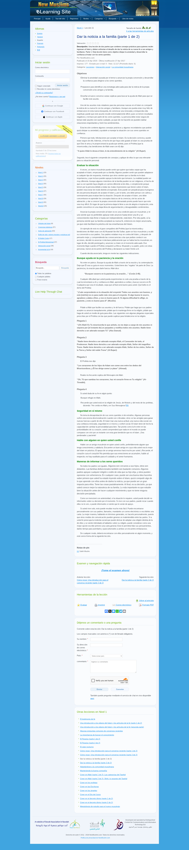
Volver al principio (146, 600)
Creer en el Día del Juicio (90, 794)
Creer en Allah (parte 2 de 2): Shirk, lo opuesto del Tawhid (103, 779)
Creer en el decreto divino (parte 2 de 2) (96, 802)
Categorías (99, 19)
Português (40, 47)
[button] (36, 173)
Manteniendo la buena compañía (93, 771)
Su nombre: (82, 639)
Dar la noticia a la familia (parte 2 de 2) (138, 580)
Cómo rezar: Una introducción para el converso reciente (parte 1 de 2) (108, 751)
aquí (92, 698)
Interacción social (103, 67)
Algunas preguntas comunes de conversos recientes (101, 731)
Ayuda (48, 19)
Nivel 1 (80, 28)
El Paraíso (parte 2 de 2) (90, 743)
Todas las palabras (44, 273)
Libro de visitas (127, 19)
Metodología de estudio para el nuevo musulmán (100, 806)
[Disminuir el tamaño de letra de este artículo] (149, 28)
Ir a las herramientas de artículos (140, 31)
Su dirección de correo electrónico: (82, 647)
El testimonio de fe (87, 719)
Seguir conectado (43, 86)
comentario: (82, 661)
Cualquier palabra (43, 277)
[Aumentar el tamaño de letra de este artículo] (144, 28)
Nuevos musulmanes (54, 9)
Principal (37, 19)
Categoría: (81, 67)
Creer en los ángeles (88, 791)
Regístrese (74, 19)
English (39, 33)
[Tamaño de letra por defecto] (147, 28)
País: (80, 655)
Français (40, 43)
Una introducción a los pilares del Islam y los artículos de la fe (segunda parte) (112, 727)
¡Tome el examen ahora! (115, 570)
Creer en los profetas (88, 783)
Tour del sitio (60, 19)
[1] (127, 405)
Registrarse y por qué (57, 97)
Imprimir (101, 605)
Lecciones (90, 67)
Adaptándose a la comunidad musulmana (97, 767)
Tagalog (40, 37)
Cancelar (120, 689)
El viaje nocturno (87, 747)
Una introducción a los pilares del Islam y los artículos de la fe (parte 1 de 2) (111, 723)
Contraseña (39, 76)
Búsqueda (112, 19)
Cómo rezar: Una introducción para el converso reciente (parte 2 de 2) (92, 581)
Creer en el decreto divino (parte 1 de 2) (96, 798)
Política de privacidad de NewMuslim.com (95, 838)
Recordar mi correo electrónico (48, 89)
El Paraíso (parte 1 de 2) (90, 739)
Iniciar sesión (62, 85)
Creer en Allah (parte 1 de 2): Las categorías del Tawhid (103, 775)
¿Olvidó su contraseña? (44, 93)
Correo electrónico (42, 67)
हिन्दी (38, 50)
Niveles (86, 19)
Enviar (99, 689)
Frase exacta (42, 280)
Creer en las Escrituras (89, 787)
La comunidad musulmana (122, 67)
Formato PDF (148, 605)
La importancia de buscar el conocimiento (97, 735)
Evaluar (83, 605)
